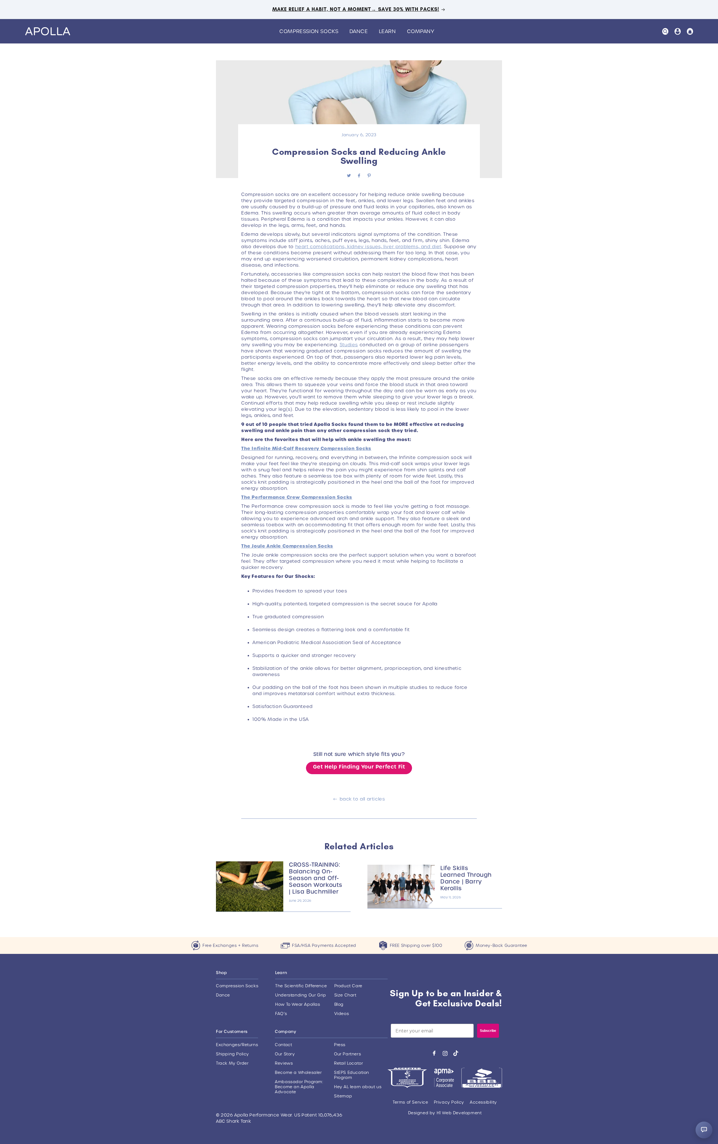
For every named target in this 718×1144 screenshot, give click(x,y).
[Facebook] (434, 1053)
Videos (341, 1013)
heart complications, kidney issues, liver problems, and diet (368, 247)
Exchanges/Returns (237, 1044)
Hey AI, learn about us (357, 1086)
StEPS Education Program (351, 1075)
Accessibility (483, 1102)
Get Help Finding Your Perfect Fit (359, 766)
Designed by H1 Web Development (445, 1112)
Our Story (285, 1054)
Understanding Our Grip (300, 995)
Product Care (348, 985)
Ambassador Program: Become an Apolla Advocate (299, 1086)
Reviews (284, 1063)
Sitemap (343, 1096)
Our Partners (347, 1054)
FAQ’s (281, 1013)
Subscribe (488, 1031)
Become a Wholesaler (298, 1072)
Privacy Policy (449, 1102)
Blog (339, 1004)
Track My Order (232, 1063)
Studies (349, 345)
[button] (311, 31)
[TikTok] (455, 1053)
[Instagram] (445, 1053)
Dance (223, 995)
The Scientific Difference (301, 985)
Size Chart (345, 995)
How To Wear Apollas (297, 1004)
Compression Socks (237, 985)
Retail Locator (348, 1063)
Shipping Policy (232, 1054)
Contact (283, 1044)
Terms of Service (410, 1102)
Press (340, 1044)
